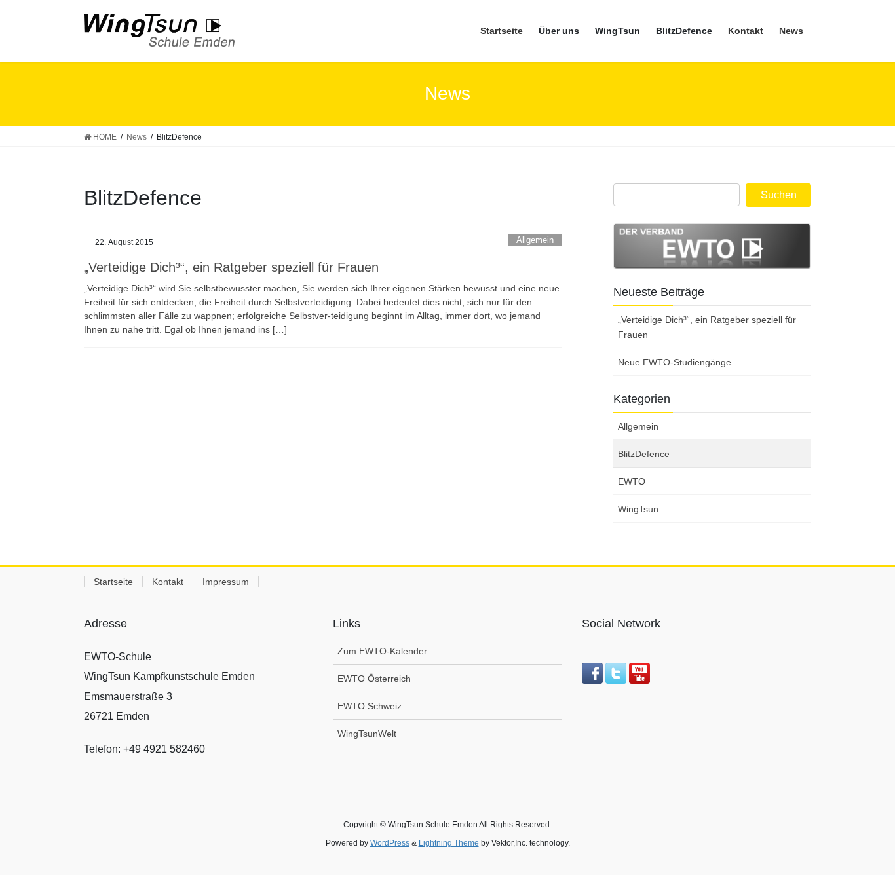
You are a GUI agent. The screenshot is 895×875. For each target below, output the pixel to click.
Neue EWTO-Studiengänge (674, 362)
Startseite (113, 581)
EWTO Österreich (374, 678)
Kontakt (167, 581)
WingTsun (638, 509)
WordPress (389, 842)
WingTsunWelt (366, 733)
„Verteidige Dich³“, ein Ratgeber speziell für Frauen (231, 267)
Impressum (225, 581)
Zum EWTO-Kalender (382, 651)
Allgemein (535, 240)
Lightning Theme (449, 842)
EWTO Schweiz (369, 706)
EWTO (631, 481)
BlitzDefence (644, 454)
